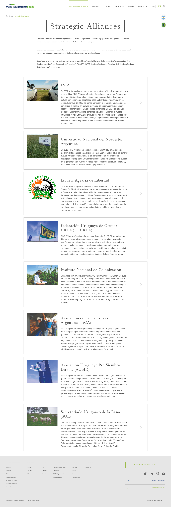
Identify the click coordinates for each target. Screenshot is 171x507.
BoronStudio (158, 500)
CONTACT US (143, 6)
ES (164, 6)
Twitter (145, 474)
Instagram (157, 474)
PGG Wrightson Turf (59, 474)
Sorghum (44, 470)
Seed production (11, 477)
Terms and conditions (34, 500)
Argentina (163, 17)
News (74, 470)
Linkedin (151, 474)
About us (8, 467)
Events (74, 467)
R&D (7, 474)
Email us (88, 467)
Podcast (74, 474)
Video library (76, 477)
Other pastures (31, 474)
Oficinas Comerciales (158, 480)
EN (159, 6)
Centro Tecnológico (158, 488)
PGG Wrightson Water (59, 467)
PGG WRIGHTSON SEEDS (20, 5)
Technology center (11, 480)
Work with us (10, 487)
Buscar (154, 6)
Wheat (44, 474)
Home (11, 16)
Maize (43, 467)
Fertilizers (56, 470)
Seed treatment (57, 477)
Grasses (29, 467)
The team (8, 470)
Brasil (163, 25)
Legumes (30, 470)
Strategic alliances (11, 483)
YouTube (163, 474)
